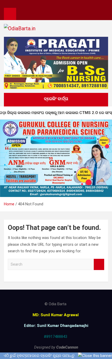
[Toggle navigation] (22, 14)
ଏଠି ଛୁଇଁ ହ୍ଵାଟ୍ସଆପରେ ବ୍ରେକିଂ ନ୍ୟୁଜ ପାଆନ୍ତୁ (39, 355)
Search (99, 264)
